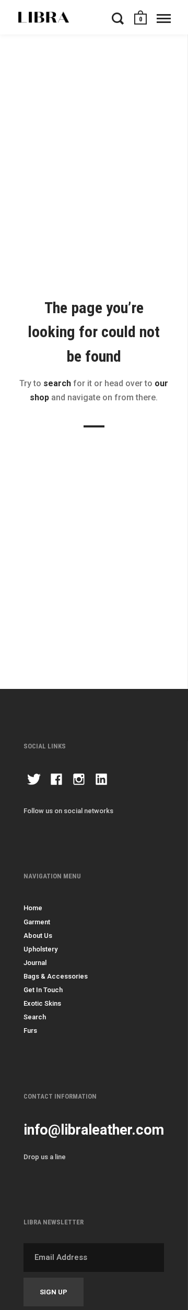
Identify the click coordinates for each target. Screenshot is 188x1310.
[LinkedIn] (101, 781)
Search (35, 1017)
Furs (30, 1030)
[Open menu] (164, 18)
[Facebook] (56, 781)
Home (33, 908)
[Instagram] (79, 781)
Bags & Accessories (56, 976)
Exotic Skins (42, 1003)
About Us (38, 935)
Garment (37, 922)
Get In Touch (43, 990)
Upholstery (40, 949)
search (57, 383)
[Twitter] (34, 781)
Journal (35, 963)
